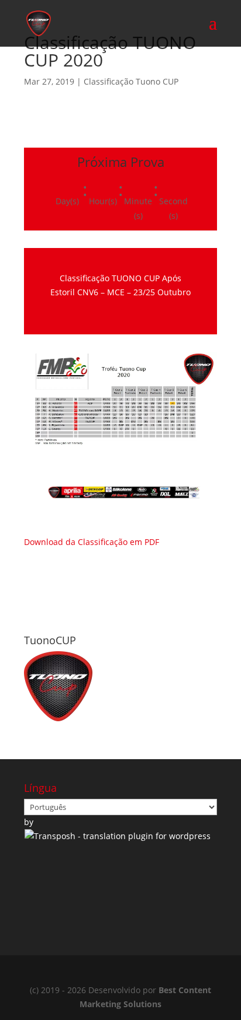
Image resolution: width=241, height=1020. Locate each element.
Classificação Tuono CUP (131, 81)
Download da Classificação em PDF (91, 541)
